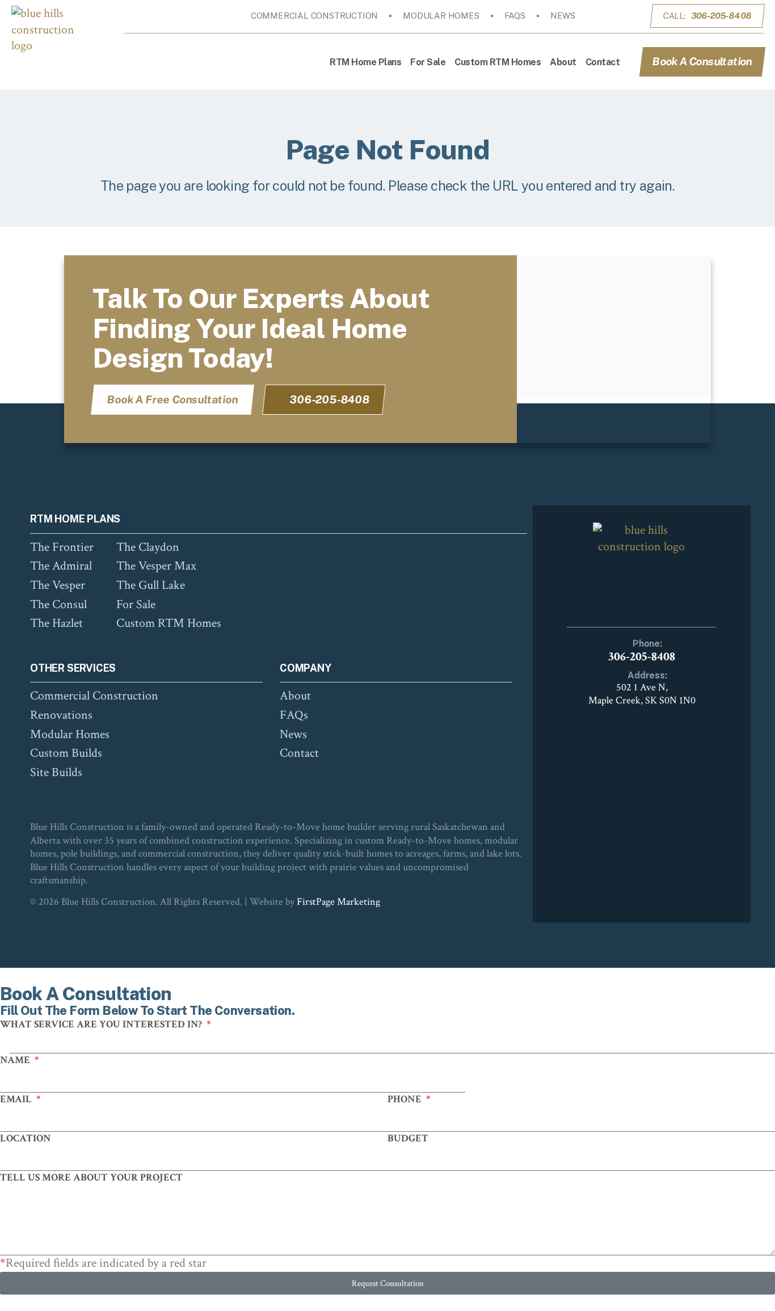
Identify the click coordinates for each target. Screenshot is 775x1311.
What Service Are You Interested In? (102, 1024)
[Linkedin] (635, 16)
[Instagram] (619, 16)
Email (17, 1099)
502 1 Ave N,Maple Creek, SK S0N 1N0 (642, 694)
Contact (603, 62)
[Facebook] (603, 16)
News (562, 15)
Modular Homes (441, 15)
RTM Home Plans (365, 62)
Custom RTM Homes (497, 62)
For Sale (427, 62)
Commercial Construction (314, 15)
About (563, 62)
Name (16, 1059)
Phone (405, 1099)
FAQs (514, 15)
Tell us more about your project (91, 1177)
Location (25, 1138)
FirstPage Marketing (338, 901)
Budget (407, 1138)
